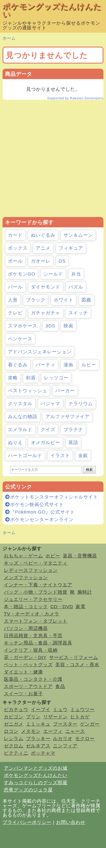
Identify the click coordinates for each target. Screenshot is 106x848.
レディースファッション (31, 570)
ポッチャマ (43, 753)
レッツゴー (56, 377)
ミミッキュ (38, 724)
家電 (80, 606)
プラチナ (73, 429)
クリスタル (20, 403)
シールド (53, 274)
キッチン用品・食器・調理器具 (38, 643)
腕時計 (84, 592)
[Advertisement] (53, 158)
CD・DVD (61, 606)
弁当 (76, 274)
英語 (73, 442)
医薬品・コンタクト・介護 (33, 679)
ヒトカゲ (80, 716)
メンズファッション (26, 577)
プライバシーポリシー (27, 822)
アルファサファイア (68, 416)
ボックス (18, 248)
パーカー (65, 390)
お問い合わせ (70, 822)
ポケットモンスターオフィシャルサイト (54, 497)
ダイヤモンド (45, 287)
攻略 (13, 377)
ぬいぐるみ (43, 235)
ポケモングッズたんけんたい (52, 10)
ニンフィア (65, 745)
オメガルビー (45, 442)
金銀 (83, 455)
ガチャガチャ (45, 313)
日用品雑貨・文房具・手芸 (33, 635)
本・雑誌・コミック (26, 606)
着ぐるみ (18, 364)
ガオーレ (40, 261)
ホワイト (63, 300)
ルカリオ (63, 738)
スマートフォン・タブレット (35, 621)
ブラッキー (38, 738)
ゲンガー (90, 724)
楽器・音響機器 (80, 555)
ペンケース (20, 338)
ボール (15, 261)
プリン (33, 716)
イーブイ (40, 709)
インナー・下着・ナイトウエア (38, 584)
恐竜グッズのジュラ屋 (28, 790)
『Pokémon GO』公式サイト (42, 512)
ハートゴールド (25, 455)
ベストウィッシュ (27, 390)
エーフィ (53, 731)
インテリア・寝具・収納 (31, 650)
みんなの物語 (22, 416)
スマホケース (22, 325)
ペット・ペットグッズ (28, 664)
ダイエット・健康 (23, 672)
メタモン (31, 731)
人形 (13, 300)
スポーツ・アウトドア (28, 686)
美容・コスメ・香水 (77, 664)
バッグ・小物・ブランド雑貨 (35, 592)
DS (62, 261)
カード (15, 235)
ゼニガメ (13, 724)
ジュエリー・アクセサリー (33, 599)
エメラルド (20, 429)
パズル (75, 287)
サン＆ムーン (78, 235)
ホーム (9, 38)
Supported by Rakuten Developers (75, 98)
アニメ (43, 248)
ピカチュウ (16, 709)
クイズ (48, 429)
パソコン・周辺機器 (26, 628)
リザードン (55, 716)
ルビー (89, 364)
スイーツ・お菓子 (23, 693)
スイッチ (78, 313)
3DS (50, 325)
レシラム (13, 738)
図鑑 (86, 300)
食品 (60, 686)
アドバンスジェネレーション (40, 351)
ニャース (75, 731)
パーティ (45, 364)
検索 (89, 470)
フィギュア (71, 248)
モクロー (85, 738)
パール (15, 287)
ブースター (65, 724)
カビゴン (13, 716)
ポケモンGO (21, 274)
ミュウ (60, 709)
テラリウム (80, 403)
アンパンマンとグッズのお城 (35, 768)
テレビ (15, 313)
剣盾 (31, 377)
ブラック (36, 300)
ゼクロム (13, 745)
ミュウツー (82, 709)
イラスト (60, 455)
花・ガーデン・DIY (25, 657)
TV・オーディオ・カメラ (31, 613)
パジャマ (50, 403)
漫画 (68, 364)
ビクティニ (16, 753)
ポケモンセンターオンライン (42, 519)
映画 (68, 325)
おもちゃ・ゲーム (23, 555)
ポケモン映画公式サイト (37, 504)
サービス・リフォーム (73, 657)
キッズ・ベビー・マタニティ (35, 563)
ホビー (53, 555)
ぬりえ (15, 442)
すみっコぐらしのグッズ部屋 (35, 782)
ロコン (11, 731)
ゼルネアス (38, 745)
